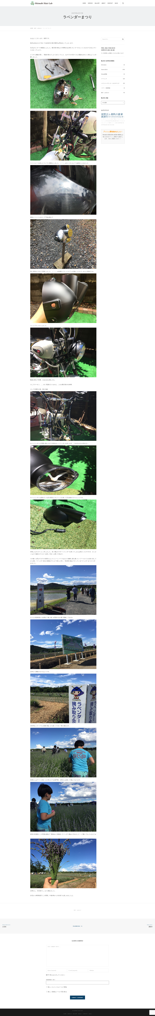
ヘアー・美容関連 (105, 88)
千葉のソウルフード (118, 119)
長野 (116, 121)
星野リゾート (112, 122)
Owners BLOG (104, 69)
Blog (90, 1013)
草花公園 (112, 121)
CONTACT (85, 1013)
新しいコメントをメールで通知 (57, 987)
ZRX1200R (114, 117)
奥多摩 (120, 117)
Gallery (75, 1013)
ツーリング (104, 78)
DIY (109, 117)
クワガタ (121, 121)
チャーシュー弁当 (109, 119)
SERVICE (70, 1013)
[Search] (123, 3)
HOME (65, 1013)
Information (103, 65)
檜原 (109, 124)
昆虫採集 (112, 124)
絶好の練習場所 (119, 122)
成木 (118, 121)
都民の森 (115, 114)
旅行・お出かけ (105, 92)
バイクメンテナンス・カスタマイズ (110, 83)
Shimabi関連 (104, 74)
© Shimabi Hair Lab (77, 1010)
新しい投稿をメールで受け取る (57, 992)
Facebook (76, 926)
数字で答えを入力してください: (55, 975)
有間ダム (106, 114)
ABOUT (80, 1013)
